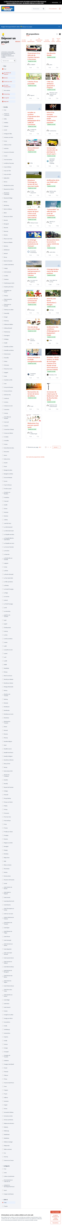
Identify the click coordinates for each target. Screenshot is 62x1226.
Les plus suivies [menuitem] (53, 40)
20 (39, 447)
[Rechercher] (43, 8)
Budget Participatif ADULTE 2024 (10, 27)
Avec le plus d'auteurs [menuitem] (58, 40)
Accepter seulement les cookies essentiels (55, 1217)
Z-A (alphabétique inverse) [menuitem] (39, 40)
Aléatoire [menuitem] (17, 41)
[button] (4, 66)
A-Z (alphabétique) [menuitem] (30, 40)
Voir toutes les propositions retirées (35, 457)
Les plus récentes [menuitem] (24, 40)
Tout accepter (55, 1212)
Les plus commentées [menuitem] (47, 40)
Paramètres (55, 1223)
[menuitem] (8, 60)
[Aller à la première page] (12, 8)
